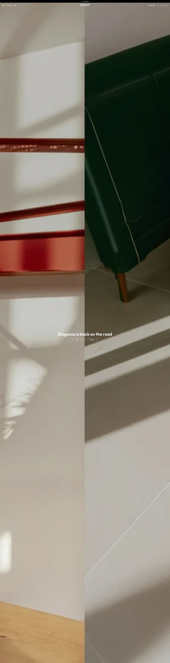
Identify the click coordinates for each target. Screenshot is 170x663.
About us (152, 5)
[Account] (163, 5)
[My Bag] (166, 5)
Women (9, 5)
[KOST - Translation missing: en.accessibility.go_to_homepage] (85, 5)
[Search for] (160, 5)
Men (3, 5)
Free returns (86, 1)
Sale (15, 5)
